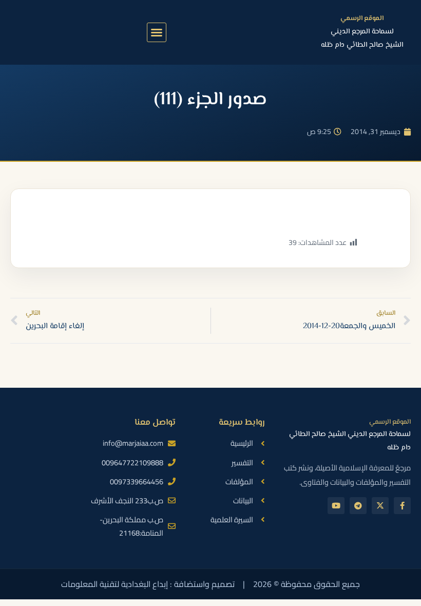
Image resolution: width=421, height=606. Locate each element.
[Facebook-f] (402, 505)
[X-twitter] (380, 505)
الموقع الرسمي (362, 18)
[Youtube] (336, 505)
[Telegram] (358, 505)
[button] (156, 32)
